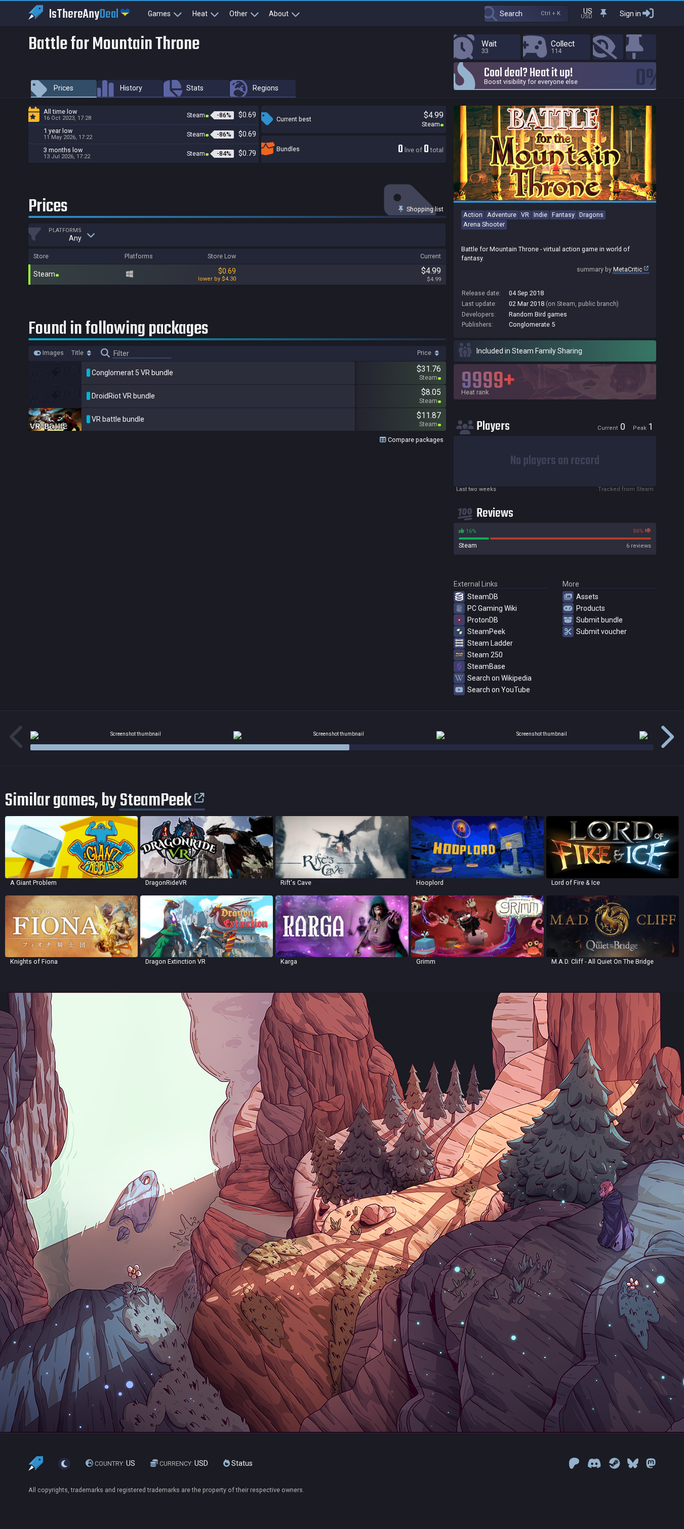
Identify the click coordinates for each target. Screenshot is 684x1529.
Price (425, 352)
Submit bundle (599, 620)
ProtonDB (482, 620)
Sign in (630, 14)
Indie (540, 214)
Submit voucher (601, 631)
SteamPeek (486, 631)
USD (183, 1463)
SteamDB (482, 597)
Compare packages (415, 439)
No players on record (554, 461)
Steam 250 (485, 655)
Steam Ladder (490, 643)
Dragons (591, 214)
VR (525, 214)
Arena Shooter (484, 224)
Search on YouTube (498, 690)
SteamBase (486, 666)
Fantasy (563, 214)
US (115, 1463)
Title (78, 352)
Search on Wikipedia (499, 678)
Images (52, 352)
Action (472, 214)
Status (241, 1463)
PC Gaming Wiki (492, 608)
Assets (587, 597)
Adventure (501, 214)
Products (590, 608)
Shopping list (424, 209)
